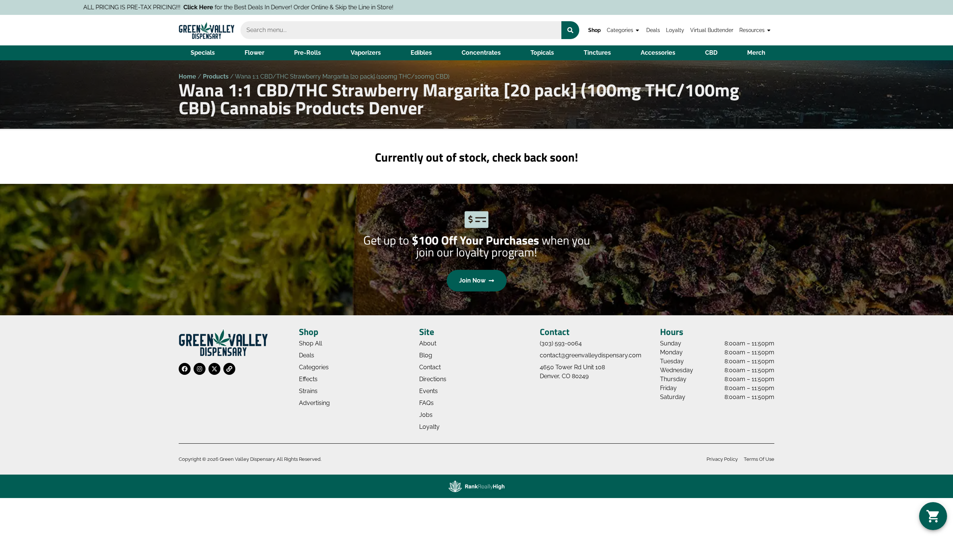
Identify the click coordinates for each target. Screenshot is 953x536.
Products (216, 76)
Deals (653, 30)
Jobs (426, 414)
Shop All (310, 343)
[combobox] (400, 30)
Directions (432, 379)
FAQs (426, 402)
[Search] (570, 30)
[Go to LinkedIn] (229, 369)
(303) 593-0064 (561, 343)
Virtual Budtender (711, 30)
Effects (308, 379)
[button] (933, 516)
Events (428, 391)
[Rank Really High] (476, 486)
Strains (308, 391)
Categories (620, 30)
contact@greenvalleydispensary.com (590, 355)
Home (187, 76)
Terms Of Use (759, 459)
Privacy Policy (722, 459)
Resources (752, 30)
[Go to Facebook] (185, 369)
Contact (430, 367)
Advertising (314, 402)
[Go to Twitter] (214, 369)
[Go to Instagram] (199, 369)
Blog (425, 355)
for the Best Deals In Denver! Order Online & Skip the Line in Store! (218, 7)
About (427, 343)
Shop (594, 30)
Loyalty (675, 30)
